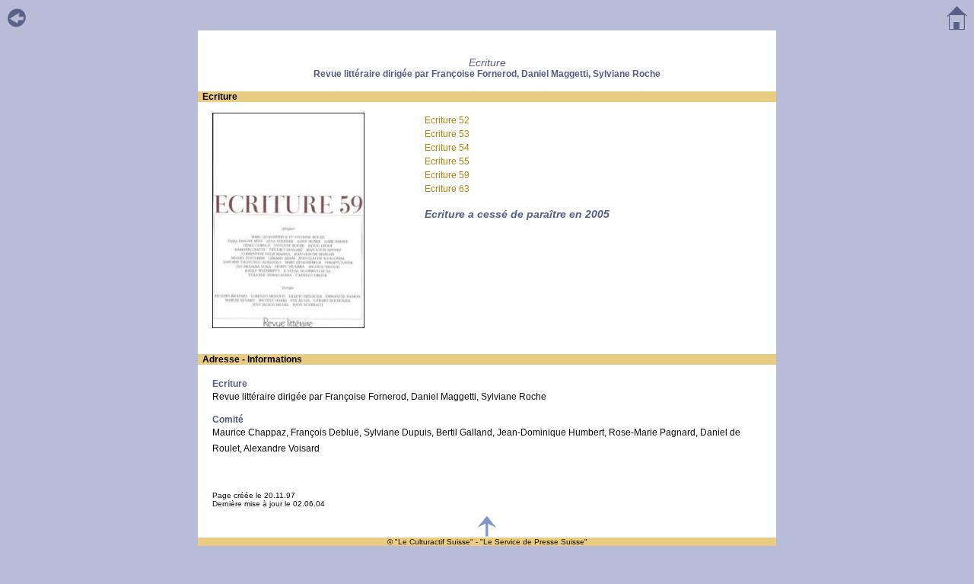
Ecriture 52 (447, 120)
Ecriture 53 (447, 134)
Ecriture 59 (447, 175)
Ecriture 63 (447, 188)
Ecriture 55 (447, 161)
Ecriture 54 (447, 147)
